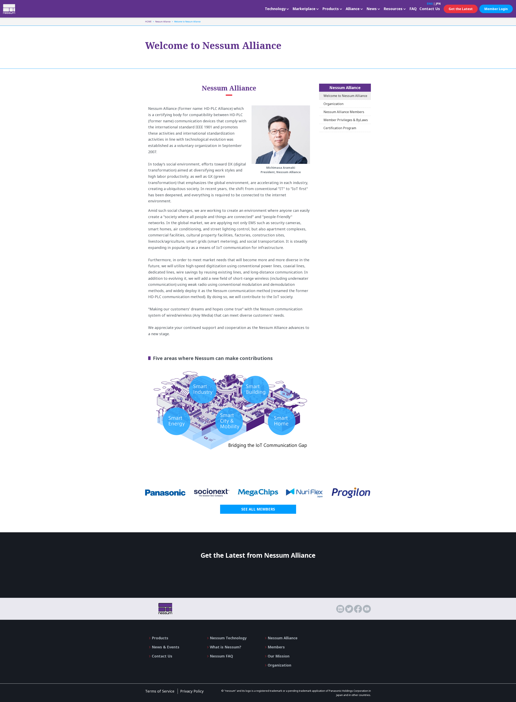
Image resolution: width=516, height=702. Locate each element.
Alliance (353, 8)
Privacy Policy (192, 691)
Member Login (496, 9)
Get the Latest (461, 9)
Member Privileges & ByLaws (346, 120)
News (371, 8)
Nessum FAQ (221, 656)
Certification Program (340, 128)
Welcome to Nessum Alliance (345, 96)
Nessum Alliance (345, 87)
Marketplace (303, 8)
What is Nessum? (225, 647)
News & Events (165, 647)
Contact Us (429, 8)
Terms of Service (159, 691)
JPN (438, 3)
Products (330, 8)
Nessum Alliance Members (344, 112)
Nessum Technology (228, 637)
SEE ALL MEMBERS (258, 509)
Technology (275, 8)
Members (276, 647)
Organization (333, 104)
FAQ (413, 8)
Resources (393, 8)
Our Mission (278, 656)
